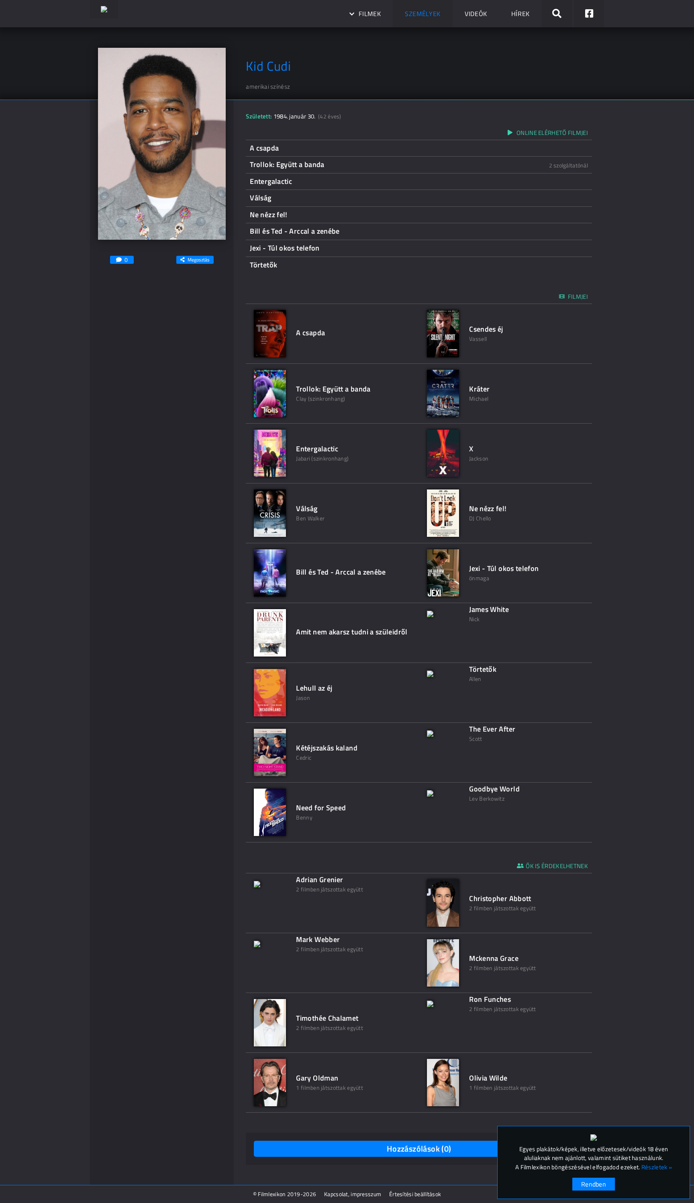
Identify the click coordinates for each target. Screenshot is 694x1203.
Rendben (593, 1184)
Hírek (520, 13)
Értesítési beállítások (415, 1194)
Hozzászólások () (419, 1148)
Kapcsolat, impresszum (352, 1194)
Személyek (423, 13)
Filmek (370, 13)
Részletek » (656, 1167)
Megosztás (199, 259)
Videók (476, 13)
